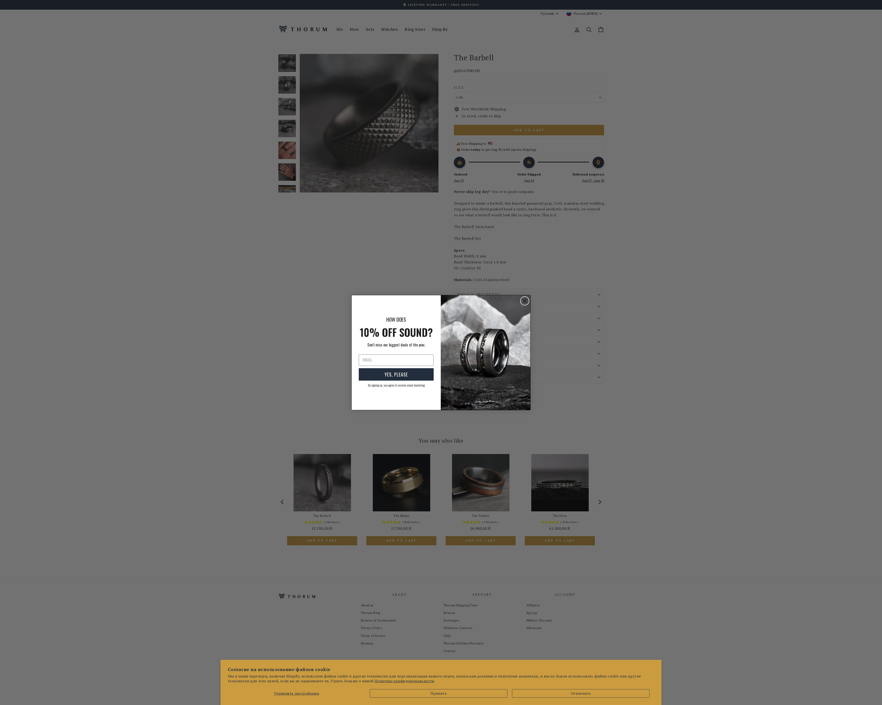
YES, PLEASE (396, 374)
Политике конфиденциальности (404, 680)
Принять (438, 693)
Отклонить (581, 693)
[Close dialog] (525, 301)
